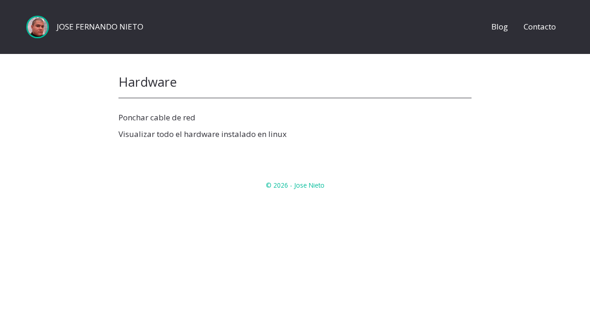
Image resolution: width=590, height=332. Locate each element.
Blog (499, 26)
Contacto (540, 26)
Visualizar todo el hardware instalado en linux (202, 134)
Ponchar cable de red (156, 117)
